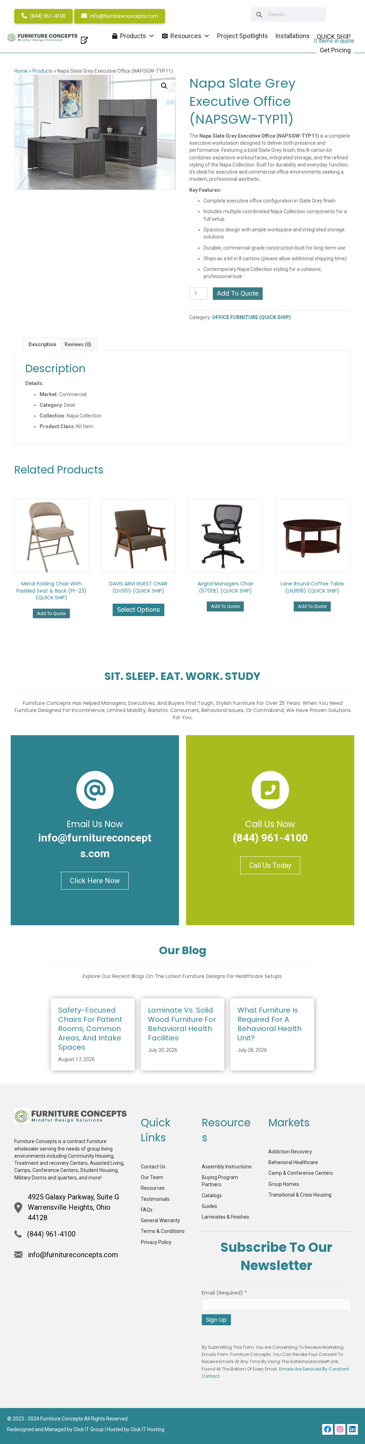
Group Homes (283, 1184)
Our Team (152, 1177)
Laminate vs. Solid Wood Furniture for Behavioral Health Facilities (182, 1024)
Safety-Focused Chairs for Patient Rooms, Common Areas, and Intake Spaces (90, 1028)
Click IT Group (88, 1429)
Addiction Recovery (290, 1151)
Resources (153, 1188)
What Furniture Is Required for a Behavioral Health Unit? (269, 1024)
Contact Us (153, 1166)
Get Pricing (335, 50)
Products (42, 71)
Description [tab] (42, 344)
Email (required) (224, 1292)
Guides (209, 1206)
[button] (164, 86)
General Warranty (160, 1220)
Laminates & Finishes (225, 1217)
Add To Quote (237, 293)
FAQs (147, 1210)
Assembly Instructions (227, 1166)
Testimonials (155, 1199)
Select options (138, 609)
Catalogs (212, 1195)
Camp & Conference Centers (300, 1173)
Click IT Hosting (147, 1429)
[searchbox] (288, 14)
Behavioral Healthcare (293, 1162)
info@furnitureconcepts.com (123, 16)
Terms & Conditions (163, 1231)
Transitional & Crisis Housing (299, 1195)
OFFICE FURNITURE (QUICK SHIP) (251, 317)
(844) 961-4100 (47, 16)
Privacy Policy (156, 1242)
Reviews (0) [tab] (78, 344)
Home (21, 71)
